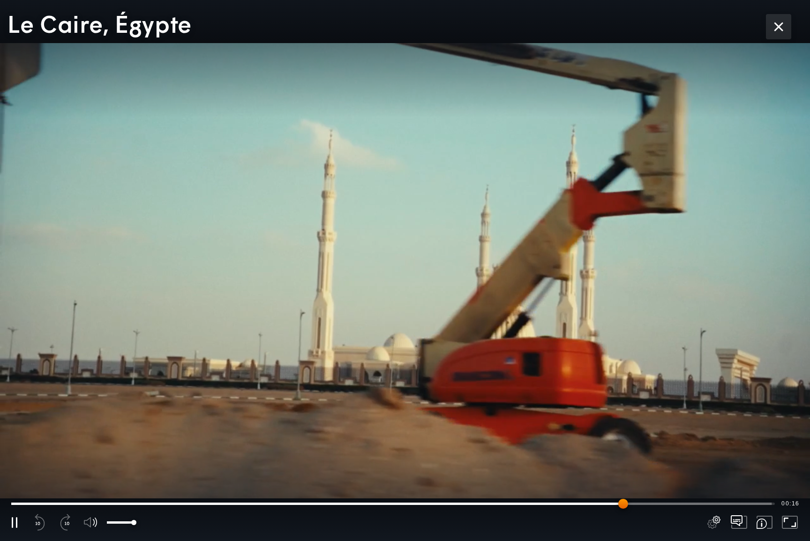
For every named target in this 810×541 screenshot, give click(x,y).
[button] (405, 270)
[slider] (393, 503)
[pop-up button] (714, 522)
